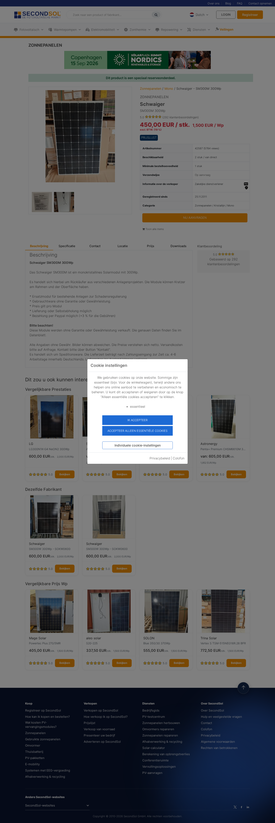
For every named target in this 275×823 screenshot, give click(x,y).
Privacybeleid (160, 458)
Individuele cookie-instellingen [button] (138, 445)
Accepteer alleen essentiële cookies (137, 430)
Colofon (178, 458)
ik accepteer (137, 420)
